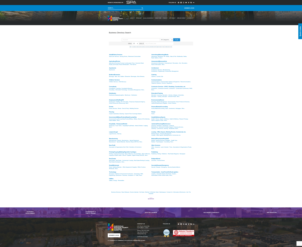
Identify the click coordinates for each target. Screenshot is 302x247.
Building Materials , (117, 167)
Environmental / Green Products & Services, (179, 101)
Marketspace (162, 192)
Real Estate (112, 158)
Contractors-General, (163, 88)
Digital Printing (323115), (138, 155)
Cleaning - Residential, (169, 128)
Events (165, 18)
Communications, (155, 81)
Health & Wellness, (174, 119)
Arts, (180, 63)
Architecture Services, (156, 69)
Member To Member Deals (152, 192)
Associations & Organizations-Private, (182, 147)
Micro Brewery (140, 76)
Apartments (112, 68)
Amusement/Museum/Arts (159, 61)
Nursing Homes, (124, 56)
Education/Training (157, 93)
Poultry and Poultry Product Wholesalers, (119, 64)
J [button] (146, 46)
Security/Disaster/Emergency (160, 165)
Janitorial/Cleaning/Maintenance (161, 124)
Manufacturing (113, 138)
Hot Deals (141, 192)
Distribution (112, 93)
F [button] (140, 46)
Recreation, (184, 63)
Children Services (114, 80)
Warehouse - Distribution (131, 95)
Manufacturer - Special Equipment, (130, 140)
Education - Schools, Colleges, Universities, (173, 95)
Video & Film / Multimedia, (176, 56)
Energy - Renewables (118, 180)
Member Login (114, 235)
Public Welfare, (113, 120)
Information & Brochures (179, 192)
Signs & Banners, (146, 153)
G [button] (142, 46)
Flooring (111, 112)
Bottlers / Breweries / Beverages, (128, 76)
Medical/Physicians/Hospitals (160, 138)
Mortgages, (178, 108)
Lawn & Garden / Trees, (167, 147)
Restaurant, (112, 125)
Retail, (110, 167)
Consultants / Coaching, (115, 88)
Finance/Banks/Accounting (159, 106)
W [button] (166, 46)
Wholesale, (112, 168)
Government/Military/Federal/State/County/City (123, 117)
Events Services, (113, 108)
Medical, (153, 140)
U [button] (163, 46)
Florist (153, 112)
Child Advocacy (122, 81)
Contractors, (154, 88)
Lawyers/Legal (113, 132)
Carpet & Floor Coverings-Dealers (133, 113)
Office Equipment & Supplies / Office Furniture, (134, 167)
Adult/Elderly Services (115, 54)
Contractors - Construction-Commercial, (179, 88)
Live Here (172, 18)
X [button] (168, 46)
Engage (138, 18)
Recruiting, (126, 101)
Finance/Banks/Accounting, (158, 108)
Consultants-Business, (127, 88)
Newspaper (182, 153)
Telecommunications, (185, 81)
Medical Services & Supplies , (163, 140)
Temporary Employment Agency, (137, 101)
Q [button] (157, 46)
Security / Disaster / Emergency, (159, 167)
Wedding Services (134, 108)
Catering (154, 74)
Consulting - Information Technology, (118, 89)
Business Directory (116, 192)
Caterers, (153, 76)
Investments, (172, 108)
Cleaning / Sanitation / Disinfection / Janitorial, (162, 125)
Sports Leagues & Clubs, (157, 120)
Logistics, (153, 173)
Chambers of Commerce (135, 147)
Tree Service (133, 64)
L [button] (149, 46)
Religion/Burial (155, 158)
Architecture (155, 68)
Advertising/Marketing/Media (159, 54)
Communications (156, 80)
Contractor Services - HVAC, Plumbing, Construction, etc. (168, 86)
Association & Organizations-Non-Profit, (119, 147)
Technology (112, 172)
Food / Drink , (118, 125)
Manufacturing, (166, 69)
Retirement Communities (134, 56)
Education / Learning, (156, 95)
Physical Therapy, (183, 119)
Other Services (155, 145)
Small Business (148, 18)
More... (161, 57)
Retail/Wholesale (114, 165)
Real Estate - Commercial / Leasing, (125, 160)
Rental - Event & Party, (123, 108)
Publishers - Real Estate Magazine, (170, 153)
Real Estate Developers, (115, 162)
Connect (190, 18)
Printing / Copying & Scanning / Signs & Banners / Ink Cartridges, (125, 153)
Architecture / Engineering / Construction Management (164, 71)
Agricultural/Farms (114, 61)
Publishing (154, 152)
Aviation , (174, 173)
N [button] (152, 46)
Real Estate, (112, 160)
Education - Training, (156, 96)
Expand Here (181, 18)
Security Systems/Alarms (174, 167)
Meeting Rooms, (155, 133)
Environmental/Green (157, 100)
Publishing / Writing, (156, 153)
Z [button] (171, 46)
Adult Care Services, (114, 56)
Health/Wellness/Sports (158, 117)
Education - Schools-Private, (169, 96)
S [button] (160, 46)
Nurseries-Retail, (140, 63)
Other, (152, 147)
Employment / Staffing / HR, (116, 101)
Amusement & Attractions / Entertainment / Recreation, (165, 63)
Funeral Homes (161, 160)
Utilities (111, 178)
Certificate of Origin (142, 236)
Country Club (160, 76)
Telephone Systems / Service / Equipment (161, 83)
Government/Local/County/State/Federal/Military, (121, 119)
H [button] (143, 46)
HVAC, (191, 88)
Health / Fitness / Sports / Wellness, (160, 119)
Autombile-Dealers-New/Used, (164, 173)
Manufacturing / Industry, (115, 140)
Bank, (166, 108)
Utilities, (111, 180)
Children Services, (113, 81)
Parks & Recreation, (156, 64)
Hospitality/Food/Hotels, (128, 125)
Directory (158, 18)
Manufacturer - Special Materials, (117, 141)
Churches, (154, 160)
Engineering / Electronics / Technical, (118, 175)
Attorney (119, 133)
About (132, 18)
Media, (185, 56)
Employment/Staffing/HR (116, 100)
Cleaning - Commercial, (157, 128)
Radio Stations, (155, 57)
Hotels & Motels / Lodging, (141, 125)
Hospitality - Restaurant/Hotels (118, 124)
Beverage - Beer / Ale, (114, 76)
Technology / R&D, (138, 173)
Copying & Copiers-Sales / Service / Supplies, (120, 155)
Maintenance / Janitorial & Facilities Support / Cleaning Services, (167, 127)
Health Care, (174, 140)
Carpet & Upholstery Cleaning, (116, 113)
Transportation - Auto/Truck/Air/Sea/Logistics (164, 172)
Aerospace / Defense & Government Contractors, (121, 173)
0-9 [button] (130, 46)
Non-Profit (112, 145)
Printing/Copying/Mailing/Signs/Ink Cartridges (122, 152)
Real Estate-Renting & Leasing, (142, 160)
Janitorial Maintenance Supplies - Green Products (163, 103)
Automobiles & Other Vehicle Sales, (160, 175)
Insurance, (157, 147)
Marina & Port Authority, (144, 119)
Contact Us (169, 192)
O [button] (154, 46)
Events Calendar (134, 192)
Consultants (112, 86)
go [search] (177, 39)
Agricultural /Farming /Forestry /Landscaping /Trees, (122, 63)
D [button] (137, 46)
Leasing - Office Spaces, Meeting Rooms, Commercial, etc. (168, 132)
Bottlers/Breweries (114, 74)
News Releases (125, 192)
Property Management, (166, 133)
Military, (136, 119)
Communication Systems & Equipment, (170, 81)
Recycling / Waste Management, (159, 101)
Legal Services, (113, 133)
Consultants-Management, (134, 89)
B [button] (134, 46)
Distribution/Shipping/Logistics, (116, 95)
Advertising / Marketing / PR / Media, (160, 56)
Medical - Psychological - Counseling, (160, 141)
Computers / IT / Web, (133, 175)
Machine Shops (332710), (132, 141)
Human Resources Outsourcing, (117, 103)
